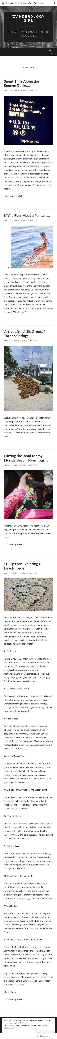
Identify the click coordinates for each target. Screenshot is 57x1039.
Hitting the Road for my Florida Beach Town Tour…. (26, 458)
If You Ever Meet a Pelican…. (27, 215)
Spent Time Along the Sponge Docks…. (21, 83)
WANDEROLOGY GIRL (28, 18)
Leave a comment (28, 91)
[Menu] (8, 52)
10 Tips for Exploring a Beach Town (22, 566)
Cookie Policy (9, 1028)
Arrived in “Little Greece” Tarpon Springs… (24, 333)
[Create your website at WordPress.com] (28, 3)
